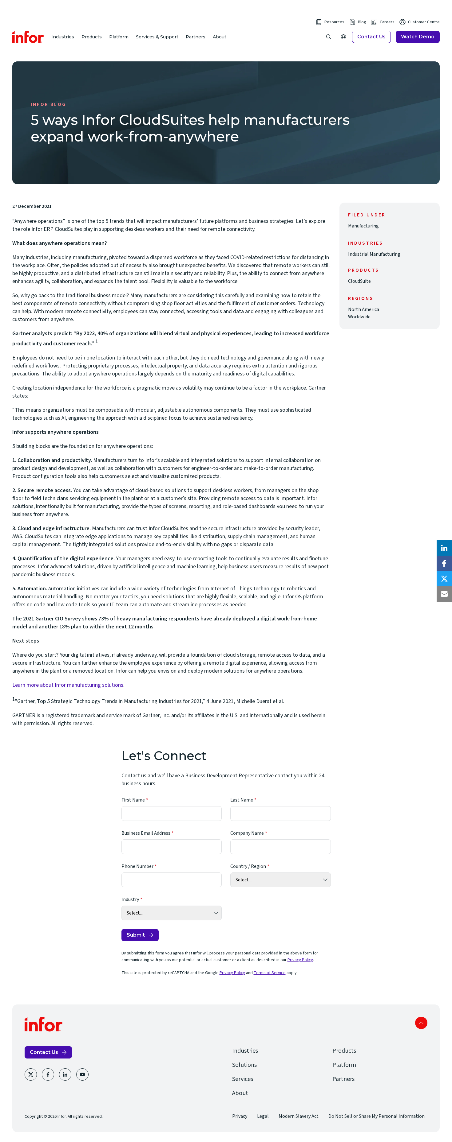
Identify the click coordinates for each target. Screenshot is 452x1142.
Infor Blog (48, 104)
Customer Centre (424, 22)
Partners (195, 37)
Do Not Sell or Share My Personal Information (376, 1116)
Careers (387, 22)
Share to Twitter (444, 578)
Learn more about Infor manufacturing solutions (67, 685)
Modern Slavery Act (299, 1116)
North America (363, 309)
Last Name (241, 800)
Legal (263, 1116)
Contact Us (371, 37)
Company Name (247, 833)
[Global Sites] (343, 37)
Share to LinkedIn (444, 548)
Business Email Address (145, 833)
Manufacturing (363, 226)
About (219, 37)
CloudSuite (359, 281)
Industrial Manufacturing (374, 254)
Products (91, 37)
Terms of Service (270, 973)
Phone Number (137, 866)
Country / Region (248, 866)
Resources (334, 22)
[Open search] (329, 37)
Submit (136, 935)
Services (242, 1079)
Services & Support (157, 37)
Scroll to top (421, 1023)
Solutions (244, 1065)
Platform (119, 37)
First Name (133, 800)
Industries (62, 37)
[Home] (28, 37)
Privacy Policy (300, 960)
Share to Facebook (444, 563)
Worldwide (359, 316)
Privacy (239, 1116)
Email (444, 594)
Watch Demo (417, 37)
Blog (362, 22)
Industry (130, 899)
